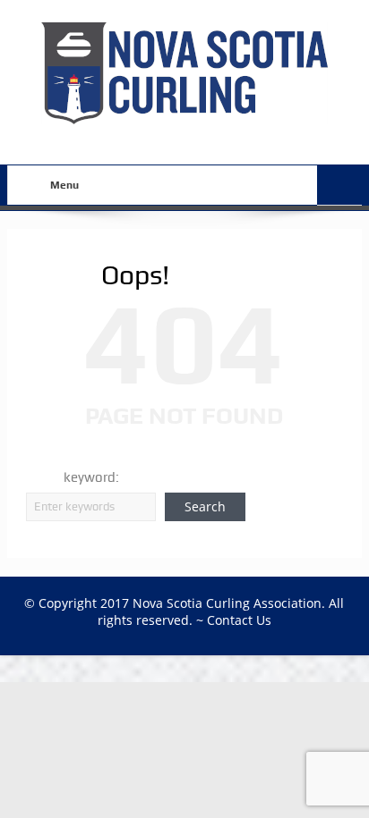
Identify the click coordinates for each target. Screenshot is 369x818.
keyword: (91, 477)
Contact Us (239, 619)
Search (205, 506)
